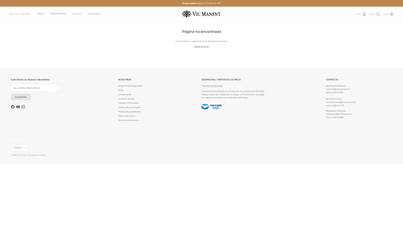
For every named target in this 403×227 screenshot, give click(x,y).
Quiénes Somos (126, 98)
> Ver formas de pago (212, 85)
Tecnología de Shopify (36, 155)
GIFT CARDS (94, 13)
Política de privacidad (129, 107)
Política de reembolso (129, 111)
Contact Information (128, 103)
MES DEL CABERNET (20, 13)
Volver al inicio (201, 46)
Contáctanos (124, 94)
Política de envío (126, 116)
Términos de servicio (128, 120)
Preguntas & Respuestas (130, 85)
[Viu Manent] (201, 14)
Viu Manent (22, 155)
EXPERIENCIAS (58, 13)
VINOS (40, 13)
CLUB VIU (77, 13)
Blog (120, 90)
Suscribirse (20, 97)
